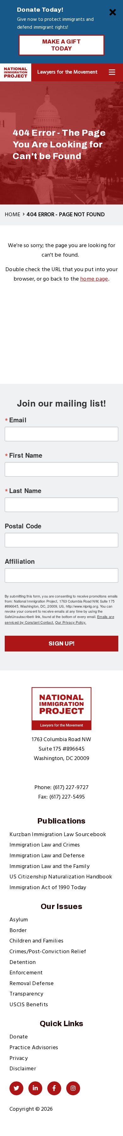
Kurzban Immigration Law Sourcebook (57, 834)
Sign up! (62, 643)
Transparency (26, 994)
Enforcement (26, 973)
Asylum (18, 920)
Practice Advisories (33, 1047)
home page (94, 279)
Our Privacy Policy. (70, 622)
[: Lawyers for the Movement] (15, 72)
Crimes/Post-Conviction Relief (47, 951)
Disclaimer (22, 1069)
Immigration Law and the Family (49, 866)
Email (17, 420)
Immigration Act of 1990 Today (47, 887)
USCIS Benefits (28, 1004)
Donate (18, 1037)
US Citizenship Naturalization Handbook (60, 877)
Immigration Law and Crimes (44, 845)
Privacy (18, 1058)
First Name (25, 455)
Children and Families (36, 941)
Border (18, 930)
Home (12, 214)
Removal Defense (31, 983)
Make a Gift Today (61, 45)
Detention (22, 962)
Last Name (25, 490)
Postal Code (23, 526)
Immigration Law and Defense (47, 855)
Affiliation (20, 561)
